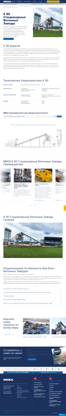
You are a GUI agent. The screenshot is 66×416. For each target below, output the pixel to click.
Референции (19, 395)
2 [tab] (32, 255)
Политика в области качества (34, 410)
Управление (19, 387)
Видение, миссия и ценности (22, 397)
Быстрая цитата (7, 38)
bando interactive (60, 413)
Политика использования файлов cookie (9, 410)
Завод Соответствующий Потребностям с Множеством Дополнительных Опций (27, 303)
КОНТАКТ (40, 1)
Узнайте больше (7, 334)
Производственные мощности (22, 390)
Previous (31, 205)
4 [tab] (36, 255)
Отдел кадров (19, 394)
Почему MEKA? (19, 388)
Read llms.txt (43, 410)
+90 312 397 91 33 (8, 391)
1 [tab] (30, 255)
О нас (18, 385)
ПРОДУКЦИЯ (19, 1)
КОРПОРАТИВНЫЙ (27, 1)
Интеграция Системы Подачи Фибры (14, 299)
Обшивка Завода (8, 296)
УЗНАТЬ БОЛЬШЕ (38, 200)
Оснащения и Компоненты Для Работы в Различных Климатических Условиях (27, 292)
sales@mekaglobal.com (7, 393)
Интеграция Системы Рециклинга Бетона (15, 289)
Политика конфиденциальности (23, 410)
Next (34, 205)
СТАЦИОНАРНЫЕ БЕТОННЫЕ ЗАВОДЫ (9, 6)
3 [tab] (34, 255)
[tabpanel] (33, 240)
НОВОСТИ (13, 1)
